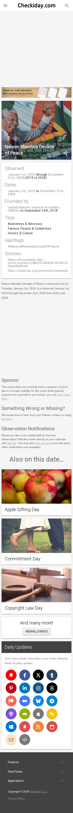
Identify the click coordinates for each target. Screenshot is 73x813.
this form (7, 418)
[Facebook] (24, 675)
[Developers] (24, 739)
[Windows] (11, 726)
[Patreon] (11, 700)
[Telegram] (52, 700)
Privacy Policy (16, 798)
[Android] (24, 713)
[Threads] (52, 687)
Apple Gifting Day (22, 509)
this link (11, 443)
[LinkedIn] (24, 687)
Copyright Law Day (23, 608)
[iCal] (52, 726)
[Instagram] (38, 687)
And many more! (36, 623)
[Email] (11, 739)
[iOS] (38, 713)
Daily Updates (18, 647)
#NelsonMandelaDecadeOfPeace (33, 246)
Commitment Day (22, 559)
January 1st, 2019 (21, 174)
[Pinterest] (11, 687)
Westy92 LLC (38, 791)
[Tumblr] (52, 675)
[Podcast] (11, 713)
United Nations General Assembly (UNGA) (33, 209)
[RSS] (38, 726)
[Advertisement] (36, 47)
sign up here (43, 443)
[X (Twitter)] (38, 675)
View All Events (37, 631)
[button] (5, 5)
